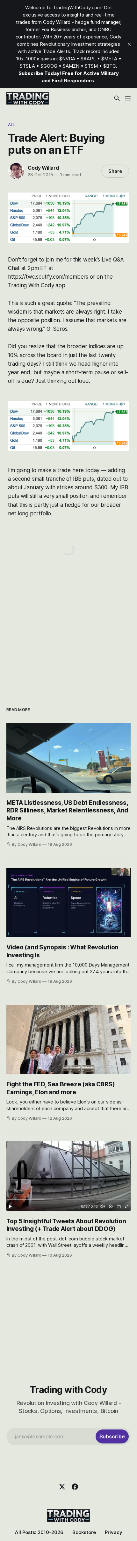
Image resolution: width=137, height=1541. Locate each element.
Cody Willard (43, 168)
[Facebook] (75, 1486)
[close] (129, 44)
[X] (62, 1486)
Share (115, 171)
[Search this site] (117, 98)
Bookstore (84, 1532)
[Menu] (128, 98)
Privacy (113, 1532)
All (11, 124)
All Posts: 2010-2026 (39, 1532)
